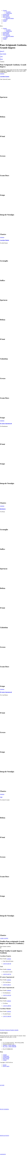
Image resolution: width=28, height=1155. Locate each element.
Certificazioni (9, 13)
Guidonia (2, 73)
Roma (1, 59)
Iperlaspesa (3, 508)
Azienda (5, 10)
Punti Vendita (6, 15)
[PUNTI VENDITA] (14, 1108)
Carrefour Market (4, 240)
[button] (14, 26)
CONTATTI (3, 1154)
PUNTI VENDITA (4, 1109)
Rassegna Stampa (10, 18)
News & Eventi (6, 17)
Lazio (1, 56)
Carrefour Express (4, 76)
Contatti (4, 21)
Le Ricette (5, 19)
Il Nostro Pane (6, 14)
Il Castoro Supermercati (6, 423)
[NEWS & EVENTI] (14, 1134)
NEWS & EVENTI (4, 1135)
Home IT (2, 51)
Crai (1, 797)
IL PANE (2, 1085)
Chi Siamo (8, 11)
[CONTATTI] (14, 1153)
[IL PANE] (14, 1084)
